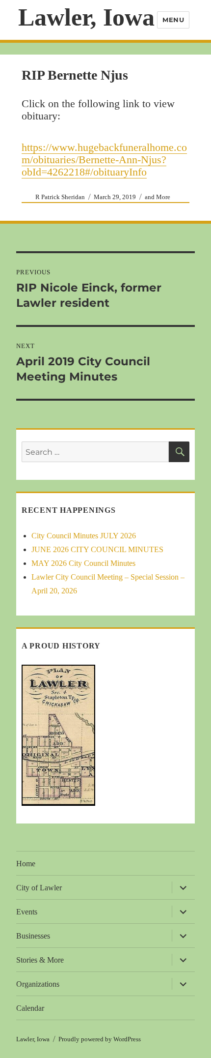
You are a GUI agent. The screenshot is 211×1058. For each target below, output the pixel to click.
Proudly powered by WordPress (99, 1039)
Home (25, 863)
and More (157, 197)
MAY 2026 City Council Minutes (83, 563)
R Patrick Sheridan (60, 197)
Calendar (30, 1008)
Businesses (33, 936)
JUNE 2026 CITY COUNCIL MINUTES (97, 549)
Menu (173, 20)
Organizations (37, 984)
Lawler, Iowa (86, 17)
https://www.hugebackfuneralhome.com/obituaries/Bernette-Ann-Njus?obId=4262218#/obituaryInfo (104, 159)
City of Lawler (39, 887)
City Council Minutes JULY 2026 (83, 535)
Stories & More (40, 960)
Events (26, 912)
